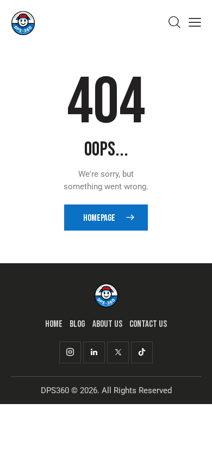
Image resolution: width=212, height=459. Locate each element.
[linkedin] (94, 352)
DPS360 (55, 390)
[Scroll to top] (194, 441)
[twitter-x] (118, 352)
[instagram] (70, 352)
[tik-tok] (142, 352)
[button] (195, 22)
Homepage (99, 218)
